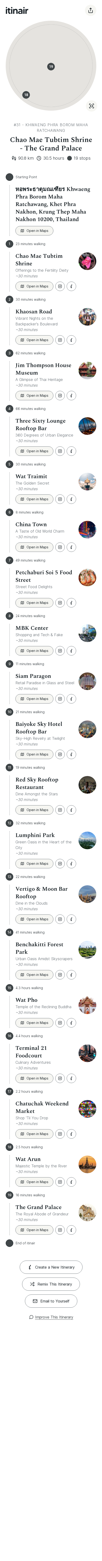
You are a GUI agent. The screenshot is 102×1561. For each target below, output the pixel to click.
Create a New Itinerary (55, 1267)
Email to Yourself (55, 1301)
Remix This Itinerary (54, 1284)
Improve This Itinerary (54, 1317)
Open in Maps (37, 231)
